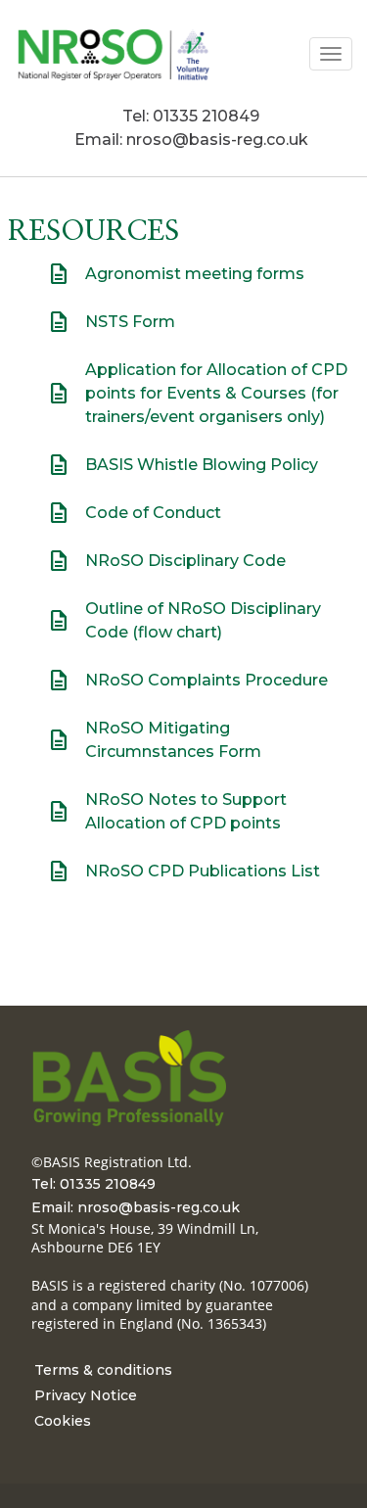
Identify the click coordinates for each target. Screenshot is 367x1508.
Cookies (62, 1421)
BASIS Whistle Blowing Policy (182, 465)
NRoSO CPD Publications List (202, 871)
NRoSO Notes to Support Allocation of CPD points (186, 811)
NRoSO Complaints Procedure (187, 680)
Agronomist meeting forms (175, 274)
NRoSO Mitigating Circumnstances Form (173, 740)
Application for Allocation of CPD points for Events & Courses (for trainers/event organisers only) (197, 393)
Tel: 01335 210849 (190, 116)
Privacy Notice (85, 1395)
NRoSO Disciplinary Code (166, 561)
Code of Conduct (134, 513)
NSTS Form (111, 322)
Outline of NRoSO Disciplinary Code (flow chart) (184, 620)
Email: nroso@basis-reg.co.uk (191, 139)
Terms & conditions (103, 1370)
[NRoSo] (112, 53)
